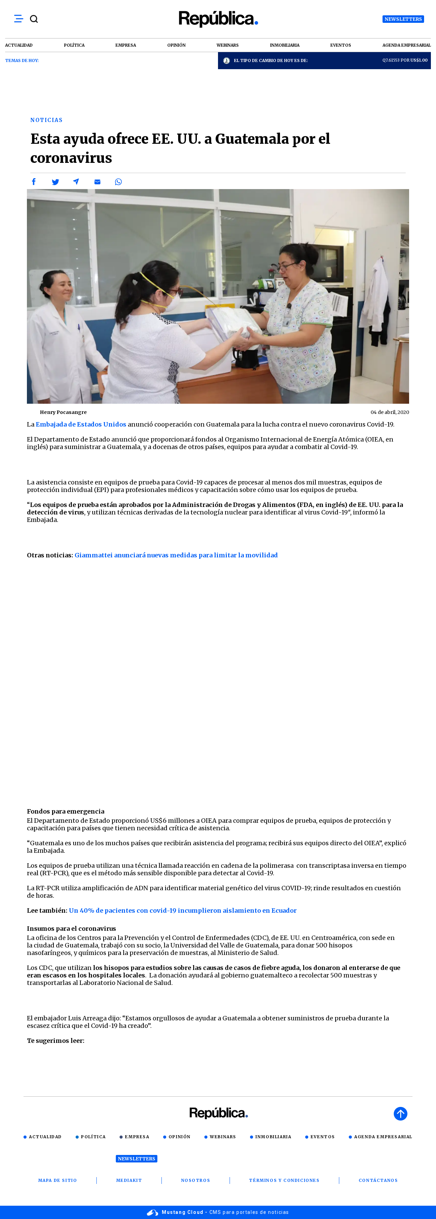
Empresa (137, 1136)
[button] (34, 182)
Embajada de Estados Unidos (81, 424)
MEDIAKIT (129, 1180)
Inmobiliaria (273, 1136)
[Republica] (218, 19)
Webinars (223, 1136)
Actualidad (45, 1136)
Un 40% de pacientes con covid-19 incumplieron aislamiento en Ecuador (183, 910)
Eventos (323, 1136)
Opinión (180, 1136)
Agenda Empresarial (383, 1136)
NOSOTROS (196, 1180)
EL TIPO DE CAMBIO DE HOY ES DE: (271, 60)
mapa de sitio (57, 1180)
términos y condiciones (284, 1180)
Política (93, 1136)
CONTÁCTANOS (378, 1180)
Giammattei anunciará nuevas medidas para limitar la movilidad (176, 555)
